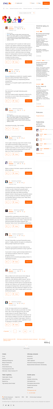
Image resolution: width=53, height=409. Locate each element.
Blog (39, 3)
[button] (6, 61)
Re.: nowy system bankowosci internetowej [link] (41, 8)
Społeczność (19, 3)
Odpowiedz (28, 62)
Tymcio (10, 162)
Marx (10, 234)
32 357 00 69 (32, 393)
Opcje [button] (16, 62)
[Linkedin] (14, 405)
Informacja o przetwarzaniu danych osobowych (27, 339)
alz (9, 136)
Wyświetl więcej (40, 153)
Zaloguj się (46, 3)
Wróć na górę (26, 348)
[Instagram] (11, 405)
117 (30, 331)
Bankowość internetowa (27, 8)
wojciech (11, 27)
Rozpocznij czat (32, 390)
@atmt (8, 34)
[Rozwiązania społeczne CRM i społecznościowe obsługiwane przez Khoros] (47, 342)
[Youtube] (8, 405)
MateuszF (11, 69)
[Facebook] (3, 405)
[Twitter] (6, 405)
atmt (10, 108)
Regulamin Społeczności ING (9, 339)
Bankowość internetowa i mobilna (16, 8)
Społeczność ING (3, 8)
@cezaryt (7, 76)
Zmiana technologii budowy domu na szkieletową (41, 64)
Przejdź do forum (40, 106)
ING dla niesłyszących (8, 397)
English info (17, 397)
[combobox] (26, 12)
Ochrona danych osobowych (35, 397)
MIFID (23, 397)
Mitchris (10, 210)
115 (20, 331)
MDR (27, 397)
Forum (32, 3)
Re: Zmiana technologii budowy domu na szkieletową (42, 35)
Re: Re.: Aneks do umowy (41, 87)
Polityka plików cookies (7, 398)
